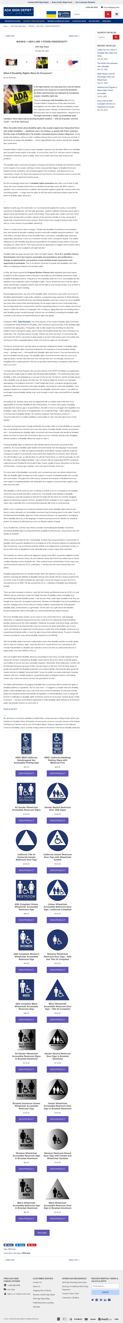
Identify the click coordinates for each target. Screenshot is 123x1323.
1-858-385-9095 (91, 7)
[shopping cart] (116, 14)
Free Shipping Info (111, 7)
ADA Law (11, 1249)
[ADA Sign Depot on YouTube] (109, 1300)
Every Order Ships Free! (62, 2)
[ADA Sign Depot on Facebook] (96, 1300)
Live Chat (10, 1290)
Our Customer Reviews (85, 2)
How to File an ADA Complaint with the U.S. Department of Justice (106, 104)
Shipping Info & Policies (42, 1290)
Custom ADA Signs (79, 21)
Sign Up (105, 1292)
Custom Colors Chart (70, 1293)
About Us (36, 1286)
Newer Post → (74, 36)
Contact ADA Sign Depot (38, 2)
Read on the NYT (10, 709)
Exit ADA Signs (94, 21)
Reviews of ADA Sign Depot (44, 1295)
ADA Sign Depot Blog (18, 26)
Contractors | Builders (70, 1298)
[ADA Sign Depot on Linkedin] (105, 1300)
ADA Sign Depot (18, 1319)
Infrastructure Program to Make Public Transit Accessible (107, 90)
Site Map (36, 1307)
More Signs (106, 21)
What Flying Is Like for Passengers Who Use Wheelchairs (106, 77)
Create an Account (22, 1294)
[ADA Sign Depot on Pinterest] (101, 1300)
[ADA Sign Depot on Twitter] (92, 1300)
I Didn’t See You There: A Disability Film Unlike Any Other (107, 53)
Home (6, 26)
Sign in (9, 1294)
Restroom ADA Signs (12, 21)
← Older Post (9, 36)
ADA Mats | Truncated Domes (34, 21)
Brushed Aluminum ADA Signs (58, 21)
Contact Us (37, 1282)
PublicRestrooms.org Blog (43, 1303)
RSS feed (26, 1253)
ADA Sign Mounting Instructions (74, 1282)
